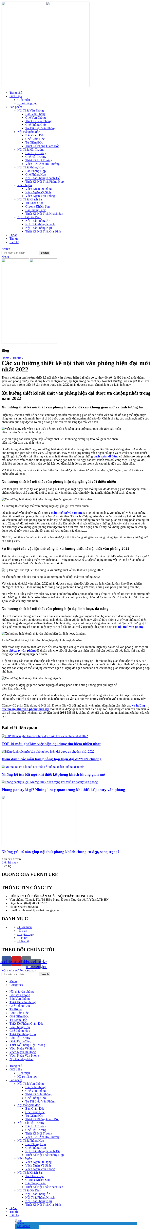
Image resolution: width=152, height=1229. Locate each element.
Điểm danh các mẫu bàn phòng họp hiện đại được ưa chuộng (52, 759)
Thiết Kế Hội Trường (38, 160)
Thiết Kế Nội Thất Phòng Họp (44, 181)
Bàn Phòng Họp (35, 171)
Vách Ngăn (24, 185)
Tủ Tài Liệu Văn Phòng (40, 128)
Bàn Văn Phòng (35, 114)
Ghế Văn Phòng (35, 117)
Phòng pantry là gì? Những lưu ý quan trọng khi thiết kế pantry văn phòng (63, 790)
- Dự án (22, 930)
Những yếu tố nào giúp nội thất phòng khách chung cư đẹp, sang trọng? (61, 852)
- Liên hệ (23, 941)
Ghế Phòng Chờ (35, 124)
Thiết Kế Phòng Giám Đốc (42, 146)
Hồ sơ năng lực (27, 103)
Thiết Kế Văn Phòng (38, 121)
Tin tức (16, 358)
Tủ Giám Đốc (34, 142)
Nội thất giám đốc (28, 131)
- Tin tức (22, 937)
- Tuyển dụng (25, 934)
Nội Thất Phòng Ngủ (38, 228)
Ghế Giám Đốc (35, 139)
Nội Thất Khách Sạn (30, 199)
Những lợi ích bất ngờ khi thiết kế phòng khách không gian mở (53, 774)
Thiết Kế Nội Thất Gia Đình (43, 231)
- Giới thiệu (24, 927)
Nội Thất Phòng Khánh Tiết (42, 178)
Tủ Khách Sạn (34, 203)
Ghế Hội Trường (35, 156)
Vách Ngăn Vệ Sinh (38, 192)
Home (5, 358)
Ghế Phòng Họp (35, 174)
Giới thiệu (23, 99)
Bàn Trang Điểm (35, 210)
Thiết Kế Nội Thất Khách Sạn (44, 213)
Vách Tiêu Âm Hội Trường (42, 163)
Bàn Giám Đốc (34, 135)
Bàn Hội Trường (35, 153)
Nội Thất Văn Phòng (30, 110)
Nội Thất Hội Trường (30, 149)
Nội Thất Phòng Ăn (37, 220)
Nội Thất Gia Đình (29, 217)
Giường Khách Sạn (37, 206)
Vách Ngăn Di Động (38, 188)
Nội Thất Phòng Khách (40, 224)
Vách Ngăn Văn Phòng (40, 195)
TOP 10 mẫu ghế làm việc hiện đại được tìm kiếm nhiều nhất (51, 744)
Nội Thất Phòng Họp (30, 167)
